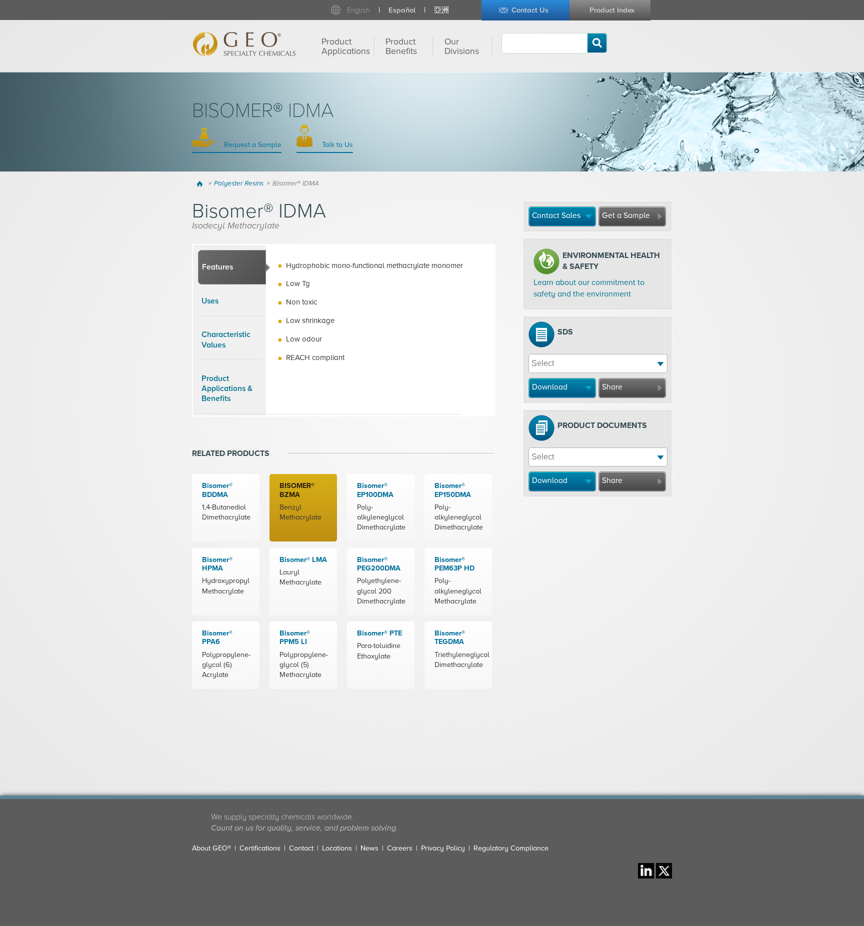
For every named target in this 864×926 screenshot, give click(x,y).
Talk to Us (336, 144)
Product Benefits (401, 46)
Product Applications (346, 46)
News (369, 848)
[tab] (232, 267)
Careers (399, 848)
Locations (337, 848)
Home (201, 184)
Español (402, 10)
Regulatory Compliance (511, 848)
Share (612, 387)
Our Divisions (461, 46)
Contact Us (530, 10)
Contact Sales (556, 215)
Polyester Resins (239, 184)
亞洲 (441, 10)
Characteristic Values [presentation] (226, 339)
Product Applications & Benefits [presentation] (227, 389)
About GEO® (211, 848)
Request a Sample (252, 144)
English (358, 10)
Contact (301, 848)
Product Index (612, 10)
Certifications (260, 848)
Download (550, 387)
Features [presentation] (217, 267)
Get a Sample (626, 215)
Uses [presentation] (210, 301)
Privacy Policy (443, 848)
